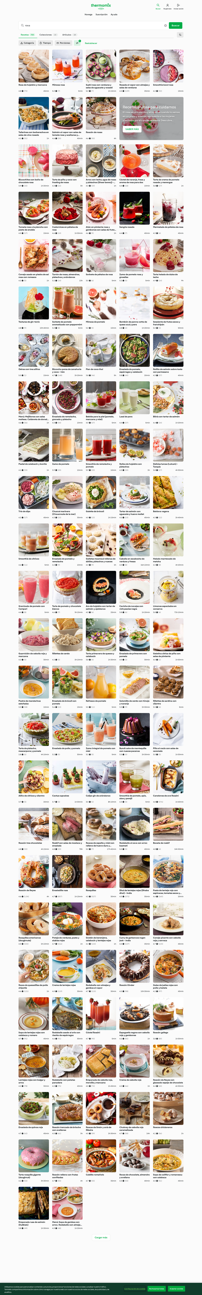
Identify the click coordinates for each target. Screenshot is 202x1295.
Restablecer (91, 43)
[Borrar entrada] (165, 25)
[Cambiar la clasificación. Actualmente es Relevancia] (180, 35)
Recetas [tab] (27, 34)
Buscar (158, 9)
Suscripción (101, 14)
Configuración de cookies (134, 1289)
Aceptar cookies (176, 1289)
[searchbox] (95, 25)
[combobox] (95, 25)
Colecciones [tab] (47, 34)
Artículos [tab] (69, 34)
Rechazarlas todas (156, 1289)
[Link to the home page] (101, 6)
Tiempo (47, 43)
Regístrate (167, 9)
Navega (88, 14)
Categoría (29, 43)
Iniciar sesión (178, 9)
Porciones (65, 43)
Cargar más (101, 1237)
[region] (101, 1289)
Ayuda (114, 14)
